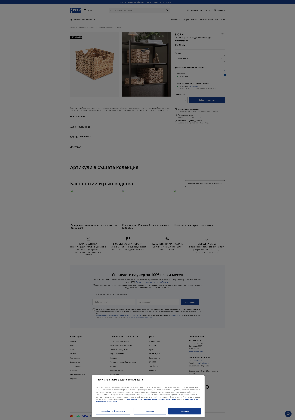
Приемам (184, 411)
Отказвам (150, 411)
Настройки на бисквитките (113, 411)
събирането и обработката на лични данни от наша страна (151, 399)
